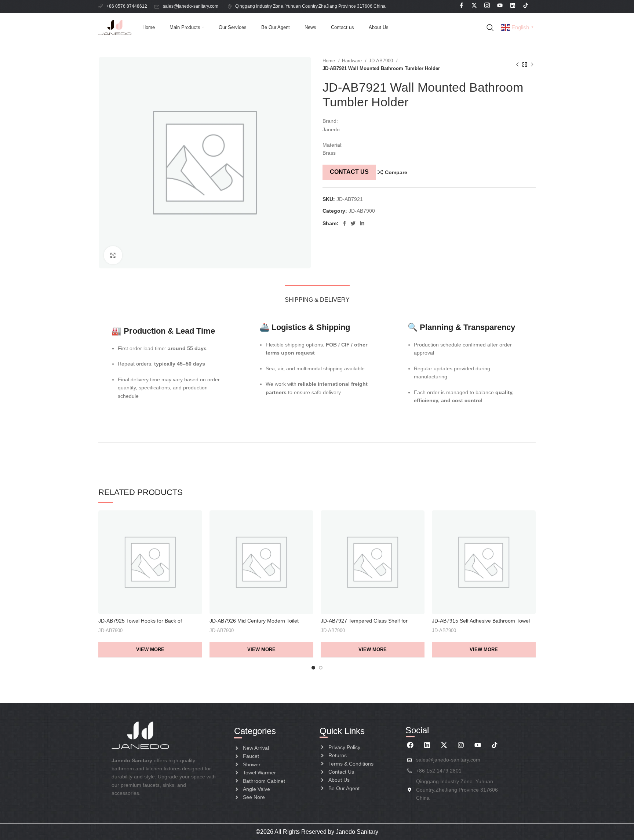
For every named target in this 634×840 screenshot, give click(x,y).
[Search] (490, 27)
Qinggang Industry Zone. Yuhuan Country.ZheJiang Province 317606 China (311, 6)
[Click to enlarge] (113, 255)
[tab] (317, 296)
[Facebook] (410, 745)
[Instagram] (460, 745)
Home (329, 60)
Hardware (352, 60)
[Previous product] (517, 64)
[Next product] (532, 64)
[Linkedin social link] (362, 223)
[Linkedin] (427, 745)
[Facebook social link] (344, 223)
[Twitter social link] (353, 223)
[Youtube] (477, 745)
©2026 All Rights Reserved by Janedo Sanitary (317, 832)
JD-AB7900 (381, 60)
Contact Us (349, 172)
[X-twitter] (444, 745)
